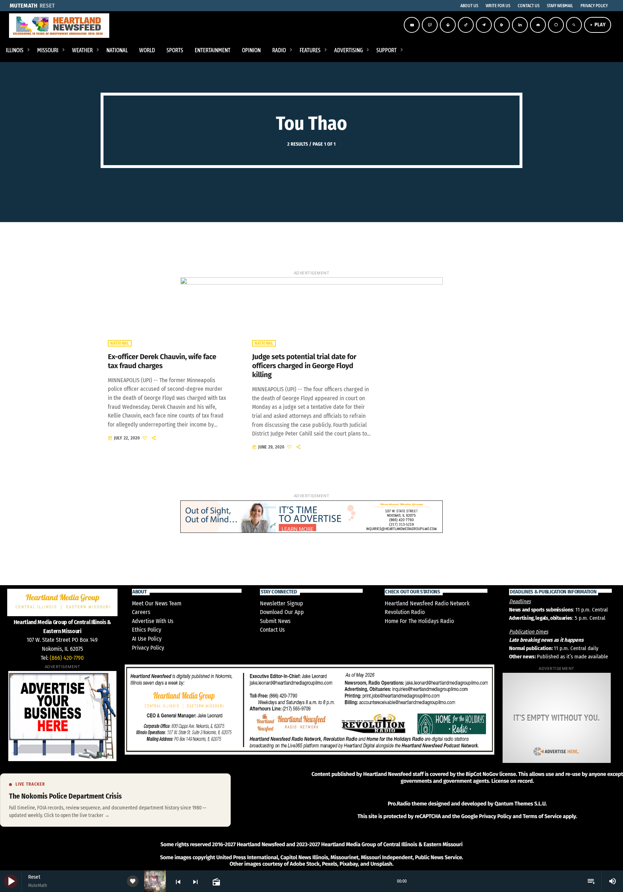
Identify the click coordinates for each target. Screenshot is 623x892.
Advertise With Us (152, 621)
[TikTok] (466, 25)
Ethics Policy (146, 629)
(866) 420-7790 (67, 657)
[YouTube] (412, 25)
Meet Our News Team (156, 603)
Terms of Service (542, 816)
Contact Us (272, 629)
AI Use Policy (147, 638)
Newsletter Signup (281, 603)
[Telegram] (484, 25)
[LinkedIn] (520, 25)
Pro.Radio (399, 803)
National (119, 343)
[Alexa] (556, 25)
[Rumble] (502, 25)
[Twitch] (430, 25)
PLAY (597, 25)
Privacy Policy (148, 647)
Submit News (275, 621)
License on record (512, 781)
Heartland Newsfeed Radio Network (427, 603)
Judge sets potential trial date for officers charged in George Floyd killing (304, 366)
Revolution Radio (405, 612)
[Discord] (538, 25)
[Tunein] (448, 25)
